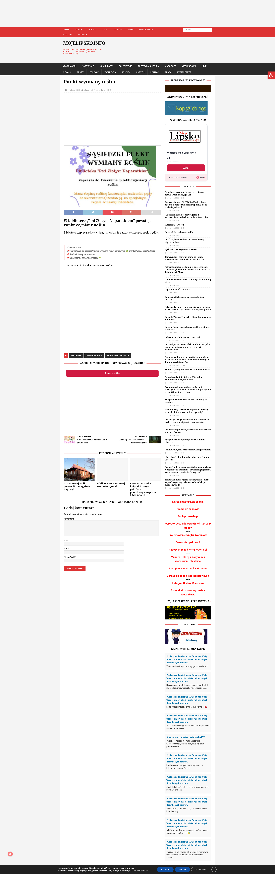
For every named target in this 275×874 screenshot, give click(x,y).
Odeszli (140, 72)
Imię (65, 540)
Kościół (126, 72)
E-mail (66, 549)
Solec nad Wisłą (146, 30)
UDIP (204, 66)
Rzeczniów (117, 30)
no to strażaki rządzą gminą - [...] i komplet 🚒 (186, 707)
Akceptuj (165, 869)
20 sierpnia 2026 (173, 235)
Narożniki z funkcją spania (188, 501)
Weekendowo (189, 66)
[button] (271, 75)
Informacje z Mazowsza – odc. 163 (182, 337)
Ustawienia (201, 869)
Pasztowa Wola (94, 356)
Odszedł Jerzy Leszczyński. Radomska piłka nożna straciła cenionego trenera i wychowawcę (187, 347)
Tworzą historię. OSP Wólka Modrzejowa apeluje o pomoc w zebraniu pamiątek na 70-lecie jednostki (186, 205)
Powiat (66, 30)
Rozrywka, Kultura (148, 66)
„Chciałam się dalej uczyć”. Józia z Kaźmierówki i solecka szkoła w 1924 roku (186, 216)
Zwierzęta (110, 72)
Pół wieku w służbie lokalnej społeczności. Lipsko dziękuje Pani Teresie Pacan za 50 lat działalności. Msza (187, 269)
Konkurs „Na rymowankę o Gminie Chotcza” (187, 369)
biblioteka (76, 356)
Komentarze (184, 72)
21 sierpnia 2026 (173, 198)
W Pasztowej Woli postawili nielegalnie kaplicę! (77, 486)
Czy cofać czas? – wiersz (177, 289)
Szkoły (67, 72)
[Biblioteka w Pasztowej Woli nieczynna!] (112, 469)
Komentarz (69, 519)
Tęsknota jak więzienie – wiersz (181, 249)
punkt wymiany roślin (118, 356)
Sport (80, 72)
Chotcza (78, 30)
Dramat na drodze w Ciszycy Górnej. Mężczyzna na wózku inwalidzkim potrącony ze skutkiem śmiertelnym (188, 390)
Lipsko (104, 30)
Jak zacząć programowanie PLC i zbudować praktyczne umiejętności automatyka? (187, 421)
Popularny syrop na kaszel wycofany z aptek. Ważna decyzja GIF (184, 193)
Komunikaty (106, 66)
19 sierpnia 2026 (173, 275)
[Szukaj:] (197, 29)
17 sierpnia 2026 (173, 353)
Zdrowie (94, 72)
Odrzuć (182, 869)
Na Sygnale (88, 66)
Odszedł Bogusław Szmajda (179, 232)
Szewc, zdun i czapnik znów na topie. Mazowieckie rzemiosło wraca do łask (184, 258)
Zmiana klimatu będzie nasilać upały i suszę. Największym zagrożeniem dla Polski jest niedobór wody (187, 482)
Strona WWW (69, 557)
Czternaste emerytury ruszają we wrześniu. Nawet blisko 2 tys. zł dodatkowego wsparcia (188, 308)
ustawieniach (141, 871)
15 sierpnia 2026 (173, 425)
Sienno (130, 30)
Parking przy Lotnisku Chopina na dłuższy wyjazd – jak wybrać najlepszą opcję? (186, 411)
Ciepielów (92, 30)
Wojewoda (82, 35)
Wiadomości (69, 66)
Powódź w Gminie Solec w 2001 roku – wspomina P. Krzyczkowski (184, 378)
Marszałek (67, 35)
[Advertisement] (146, 16)
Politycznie (125, 66)
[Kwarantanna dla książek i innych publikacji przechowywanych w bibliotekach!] (145, 469)
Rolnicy (154, 72)
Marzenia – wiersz (174, 225)
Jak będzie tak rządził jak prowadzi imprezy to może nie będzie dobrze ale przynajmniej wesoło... (187, 855)
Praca (168, 72)
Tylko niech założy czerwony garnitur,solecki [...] (187, 666)
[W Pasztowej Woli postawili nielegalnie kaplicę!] (79, 469)
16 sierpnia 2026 (173, 373)
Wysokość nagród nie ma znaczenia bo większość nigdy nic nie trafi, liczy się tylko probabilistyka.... (185, 744)
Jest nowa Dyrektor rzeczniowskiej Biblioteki (188, 449)
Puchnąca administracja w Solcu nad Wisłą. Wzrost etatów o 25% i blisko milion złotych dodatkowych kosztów (187, 359)
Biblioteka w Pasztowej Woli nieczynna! (111, 485)
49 (184, 365)
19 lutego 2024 (73, 90)
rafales (86, 90)
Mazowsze (170, 66)
